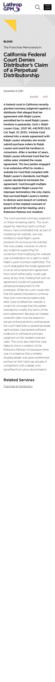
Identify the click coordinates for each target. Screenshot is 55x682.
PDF (45, 97)
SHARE (34, 98)
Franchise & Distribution (18, 386)
